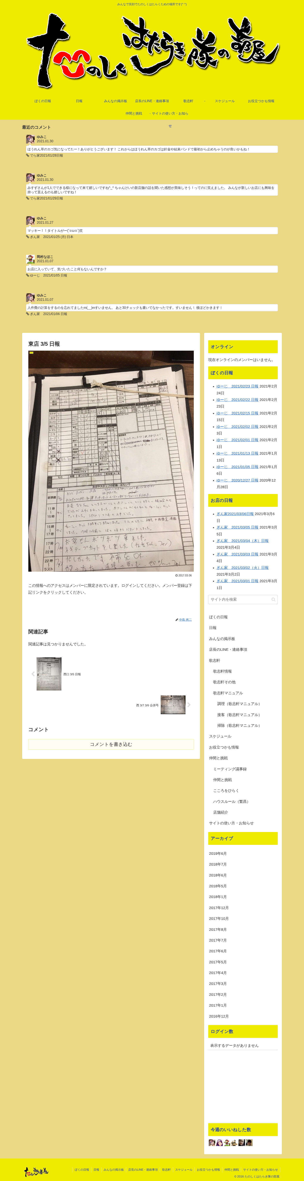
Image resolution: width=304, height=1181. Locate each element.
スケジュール (220, 736)
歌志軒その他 (224, 682)
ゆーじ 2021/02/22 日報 (238, 400)
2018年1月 (218, 897)
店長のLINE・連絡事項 (228, 649)
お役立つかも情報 (224, 747)
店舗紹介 (220, 812)
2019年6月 (218, 853)
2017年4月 (218, 973)
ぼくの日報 (218, 617)
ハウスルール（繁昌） (231, 801)
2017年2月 (218, 995)
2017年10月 (219, 919)
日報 (213, 628)
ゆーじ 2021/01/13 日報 (238, 453)
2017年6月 (218, 951)
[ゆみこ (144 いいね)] (212, 1142)
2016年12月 (219, 1016)
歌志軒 (214, 660)
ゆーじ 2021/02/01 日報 (238, 440)
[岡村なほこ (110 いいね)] (227, 1142)
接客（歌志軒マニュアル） (239, 715)
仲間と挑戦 (218, 758)
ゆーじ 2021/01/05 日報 (238, 467)
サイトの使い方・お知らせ (231, 823)
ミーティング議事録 (230, 769)
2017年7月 (218, 940)
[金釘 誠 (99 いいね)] (234, 1142)
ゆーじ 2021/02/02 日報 (238, 427)
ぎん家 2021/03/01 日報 (238, 581)
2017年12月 (219, 908)
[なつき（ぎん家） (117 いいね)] (219, 1142)
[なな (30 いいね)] (249, 1142)
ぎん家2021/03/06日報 (235, 514)
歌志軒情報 (222, 671)
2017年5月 (218, 962)
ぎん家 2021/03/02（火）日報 (243, 568)
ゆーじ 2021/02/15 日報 (238, 413)
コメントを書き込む (111, 744)
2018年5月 (218, 886)
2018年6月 (218, 875)
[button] (273, 599)
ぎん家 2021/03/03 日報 (238, 554)
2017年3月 (218, 984)
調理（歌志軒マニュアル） (239, 704)
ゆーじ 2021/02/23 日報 (238, 386)
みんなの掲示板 (222, 639)
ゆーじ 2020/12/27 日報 (238, 480)
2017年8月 (218, 929)
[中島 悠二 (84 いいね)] (241, 1142)
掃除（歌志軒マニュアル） (239, 725)
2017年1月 (218, 1005)
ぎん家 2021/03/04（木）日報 (243, 541)
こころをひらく (226, 791)
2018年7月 (218, 864)
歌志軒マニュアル (228, 693)
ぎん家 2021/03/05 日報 (238, 527)
